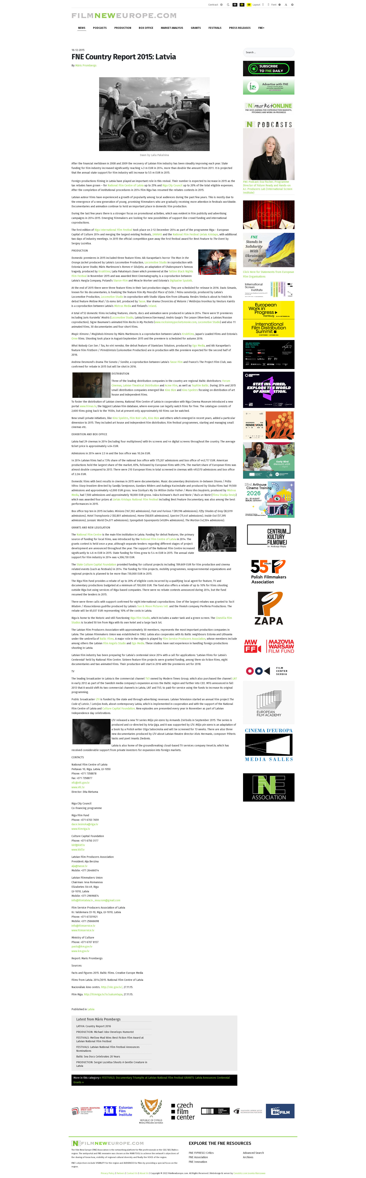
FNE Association (198, 1157)
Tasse (142, 301)
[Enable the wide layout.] (268, 5)
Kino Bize (170, 390)
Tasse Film (176, 362)
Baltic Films (107, 638)
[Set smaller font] (279, 5)
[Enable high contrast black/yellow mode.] (242, 5)
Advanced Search (253, 1153)
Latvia (90, 1009)
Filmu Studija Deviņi (224, 495)
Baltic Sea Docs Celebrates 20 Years (98, 1056)
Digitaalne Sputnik (181, 280)
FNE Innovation (198, 1162)
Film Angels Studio (114, 643)
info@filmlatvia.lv (82, 900)
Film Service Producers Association (183, 638)
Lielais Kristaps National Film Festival (136, 499)
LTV (98, 699)
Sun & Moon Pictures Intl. (153, 606)
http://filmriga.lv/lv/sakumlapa (103, 994)
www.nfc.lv (77, 787)
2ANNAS (157, 234)
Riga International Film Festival (113, 230)
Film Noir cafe (138, 418)
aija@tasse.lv (79, 866)
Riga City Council (172, 185)
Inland (152, 306)
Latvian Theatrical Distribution (141, 385)
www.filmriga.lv (80, 829)
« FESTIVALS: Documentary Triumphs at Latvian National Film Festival (141, 1077)
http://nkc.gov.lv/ (111, 987)
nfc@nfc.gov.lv (80, 782)
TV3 (147, 678)
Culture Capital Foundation (118, 708)
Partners (121, 1173)
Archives (248, 1157)
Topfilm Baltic (200, 385)
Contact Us (132, 1173)
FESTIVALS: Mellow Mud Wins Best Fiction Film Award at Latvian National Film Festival (110, 1039)
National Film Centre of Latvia (126, 185)
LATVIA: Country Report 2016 (93, 1026)
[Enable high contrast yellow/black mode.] (249, 5)
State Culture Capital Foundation (96, 564)
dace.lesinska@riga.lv (84, 824)
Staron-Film (120, 280)
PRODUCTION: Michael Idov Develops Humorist (105, 1032)
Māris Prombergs (85, 65)
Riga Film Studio (140, 618)
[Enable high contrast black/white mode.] (235, 5)
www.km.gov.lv (80, 951)
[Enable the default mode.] (221, 5)
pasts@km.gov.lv (81, 946)
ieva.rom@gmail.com (107, 900)
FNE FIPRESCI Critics (201, 1153)
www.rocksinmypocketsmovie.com (176, 322)
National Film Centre (89, 534)
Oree (74, 338)
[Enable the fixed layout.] (263, 5)
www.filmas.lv (88, 406)
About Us (144, 1173)
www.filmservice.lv (82, 930)
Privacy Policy (108, 1173)
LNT (234, 678)
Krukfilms (104, 271)
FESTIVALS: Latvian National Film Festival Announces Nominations (108, 1048)
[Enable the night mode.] (228, 5)
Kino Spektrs (190, 390)
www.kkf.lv (77, 849)
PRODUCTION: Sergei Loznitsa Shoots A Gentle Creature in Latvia (111, 1064)
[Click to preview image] (154, 114)
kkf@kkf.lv (78, 845)
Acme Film (171, 385)
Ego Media (198, 345)
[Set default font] (286, 5)
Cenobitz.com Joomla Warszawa (249, 1173)
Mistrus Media (122, 306)
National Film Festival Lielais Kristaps (195, 234)
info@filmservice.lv (83, 925)
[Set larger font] (292, 5)
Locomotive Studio (155, 262)
